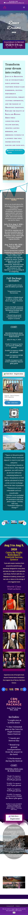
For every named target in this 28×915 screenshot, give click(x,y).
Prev (3, 523)
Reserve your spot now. (15, 151)
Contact (18, 906)
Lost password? (10, 906)
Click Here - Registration (14, 374)
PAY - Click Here (13, 403)
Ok (14, 912)
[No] (26, 911)
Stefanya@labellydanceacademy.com (14, 836)
